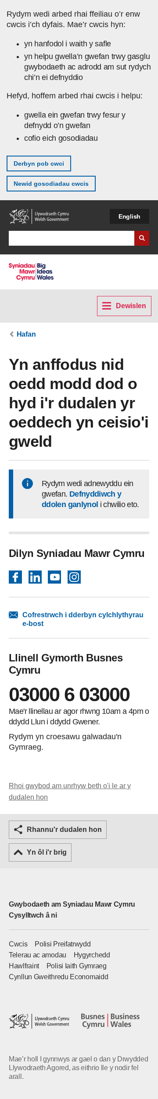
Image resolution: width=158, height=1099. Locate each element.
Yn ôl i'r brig (47, 852)
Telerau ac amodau (37, 955)
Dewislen (131, 306)
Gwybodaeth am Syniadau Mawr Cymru (72, 904)
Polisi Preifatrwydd (62, 944)
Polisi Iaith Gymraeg (77, 966)
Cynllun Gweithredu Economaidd (58, 977)
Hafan (26, 334)
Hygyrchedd (92, 955)
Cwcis (18, 944)
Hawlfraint (24, 966)
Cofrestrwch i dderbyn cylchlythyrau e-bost (83, 619)
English (129, 216)
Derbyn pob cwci (39, 163)
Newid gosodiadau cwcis (51, 183)
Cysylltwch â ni (33, 915)
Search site (141, 238)
